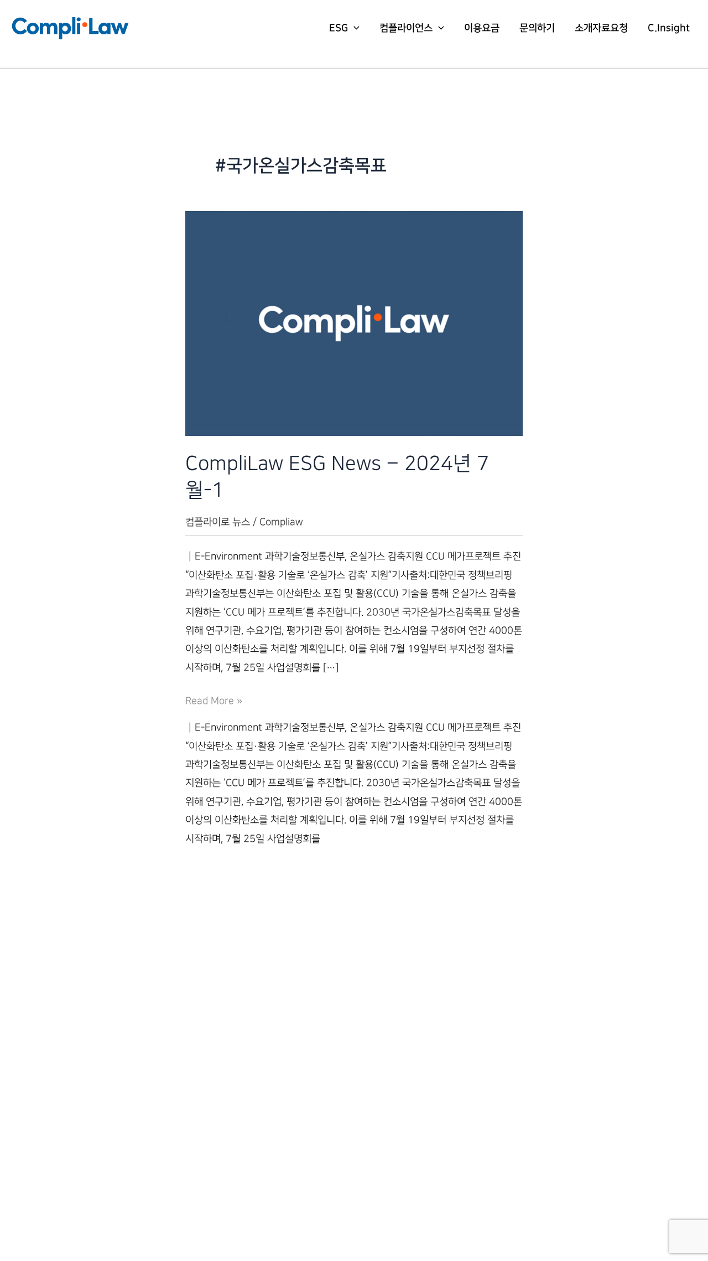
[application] (354, 28)
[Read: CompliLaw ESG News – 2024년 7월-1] (354, 323)
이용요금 (481, 28)
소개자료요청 (601, 28)
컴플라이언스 (406, 28)
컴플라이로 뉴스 (217, 522)
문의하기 (537, 28)
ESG (338, 28)
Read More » (213, 702)
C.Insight (669, 28)
